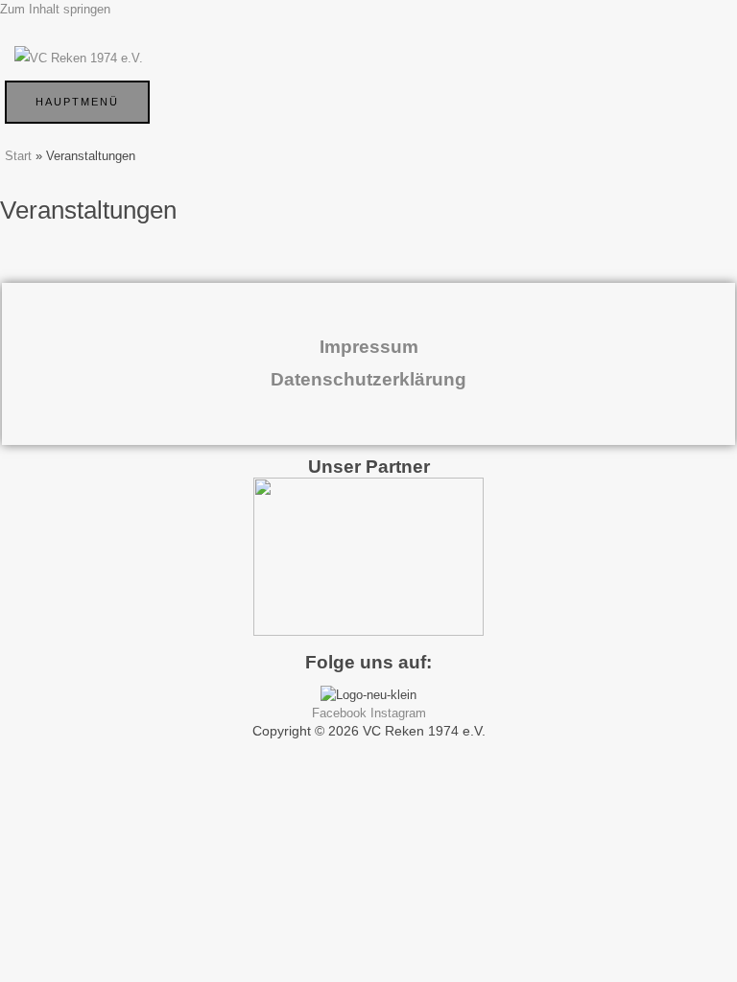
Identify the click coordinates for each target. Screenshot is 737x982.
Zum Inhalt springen (55, 9)
